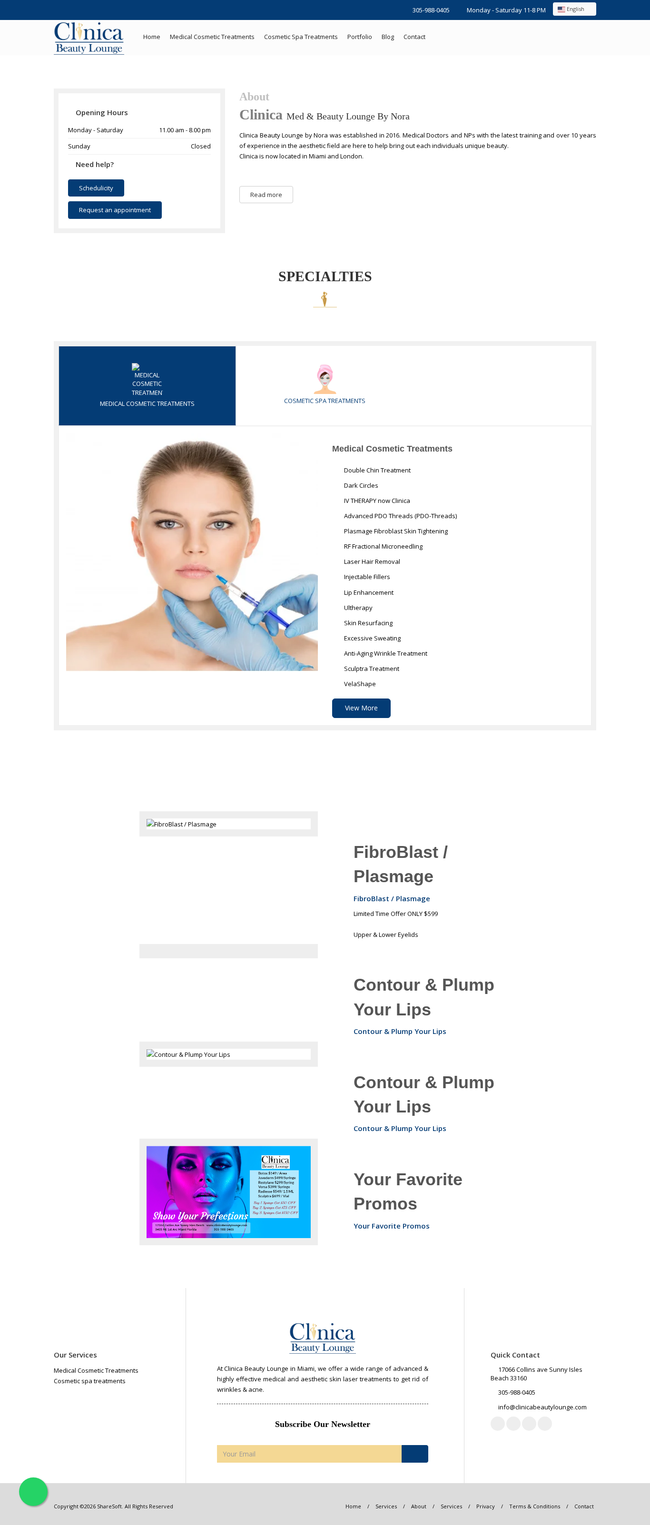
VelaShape (359, 683)
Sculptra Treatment (371, 668)
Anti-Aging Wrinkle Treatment (385, 653)
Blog (388, 36)
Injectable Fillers (366, 576)
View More (361, 707)
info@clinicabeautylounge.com (542, 1407)
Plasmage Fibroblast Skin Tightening (395, 531)
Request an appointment (115, 210)
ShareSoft (109, 1506)
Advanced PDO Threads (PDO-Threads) (400, 516)
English (575, 8)
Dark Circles (360, 485)
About (418, 1506)
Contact (414, 36)
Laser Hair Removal (371, 561)
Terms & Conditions (534, 1506)
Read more (266, 194)
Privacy (485, 1506)
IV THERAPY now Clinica (376, 500)
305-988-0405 (431, 10)
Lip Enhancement (368, 592)
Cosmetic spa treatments (301, 36)
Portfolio (359, 36)
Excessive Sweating (372, 638)
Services (386, 1506)
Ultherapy (358, 607)
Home (151, 36)
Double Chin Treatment (377, 470)
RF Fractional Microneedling (383, 546)
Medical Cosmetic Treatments (212, 36)
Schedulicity (96, 188)
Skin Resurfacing (368, 623)
